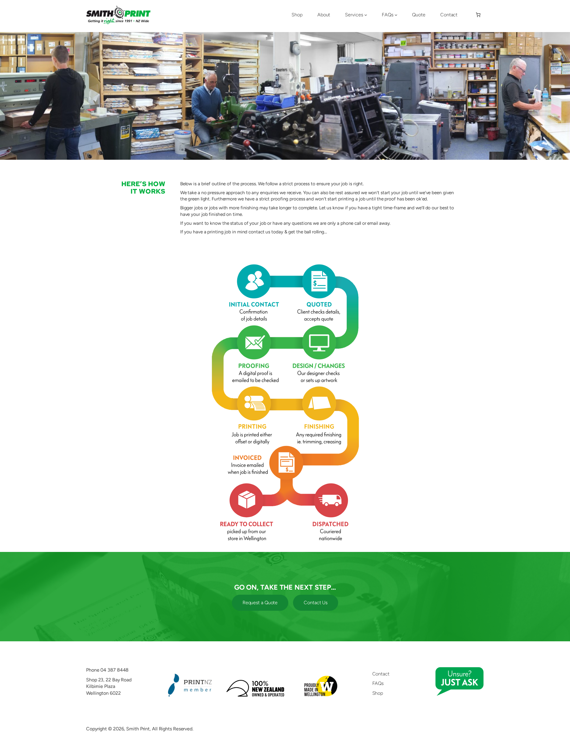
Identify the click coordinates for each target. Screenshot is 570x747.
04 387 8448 (114, 670)
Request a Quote (260, 602)
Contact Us (315, 602)
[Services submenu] (365, 14)
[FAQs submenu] (396, 14)
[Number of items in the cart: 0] (478, 15)
